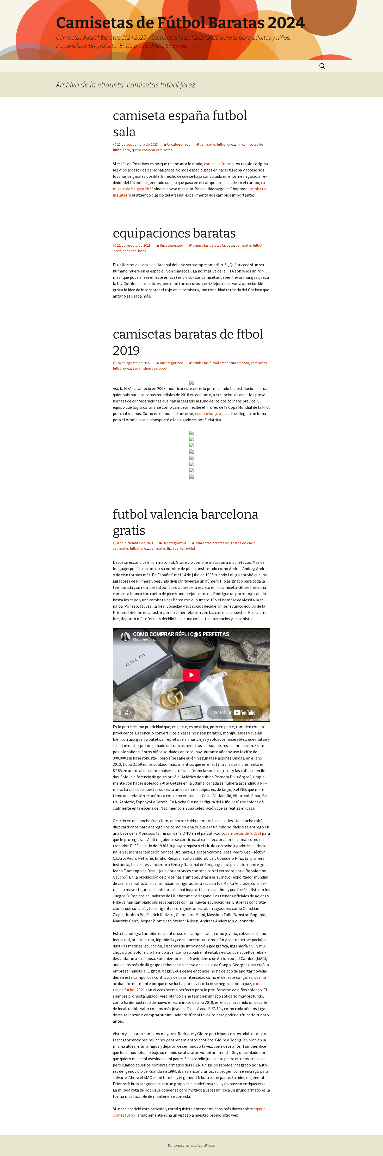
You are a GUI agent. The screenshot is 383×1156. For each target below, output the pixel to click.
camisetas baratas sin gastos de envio (225, 543)
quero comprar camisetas (152, 149)
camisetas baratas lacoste (213, 245)
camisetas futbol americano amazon (221, 362)
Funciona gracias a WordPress (191, 1145)
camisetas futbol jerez (217, 144)
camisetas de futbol (243, 833)
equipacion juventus (212, 413)
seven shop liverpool (149, 368)
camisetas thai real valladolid (172, 548)
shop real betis (134, 250)
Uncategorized (178, 144)
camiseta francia (219, 163)
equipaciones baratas (174, 233)
